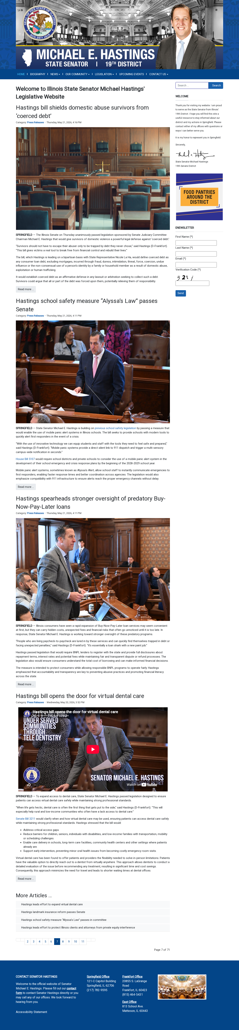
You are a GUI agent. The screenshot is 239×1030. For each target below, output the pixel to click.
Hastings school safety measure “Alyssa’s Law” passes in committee (63, 920)
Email (179, 258)
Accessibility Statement (31, 1012)
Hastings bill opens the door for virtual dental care (80, 695)
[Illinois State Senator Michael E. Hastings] (119, 34)
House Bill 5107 (25, 459)
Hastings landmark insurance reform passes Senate (53, 912)
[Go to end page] (93, 939)
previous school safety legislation (115, 428)
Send (181, 293)
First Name (182, 236)
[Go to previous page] (22, 939)
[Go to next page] (88, 939)
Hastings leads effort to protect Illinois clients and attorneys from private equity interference (78, 927)
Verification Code (186, 269)
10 (75, 941)
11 (82, 941)
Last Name (182, 247)
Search (216, 85)
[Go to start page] (18, 939)
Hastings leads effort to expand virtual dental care (52, 904)
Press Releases (35, 122)
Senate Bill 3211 (25, 818)
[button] (55, 74)
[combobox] (192, 85)
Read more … (26, 289)
